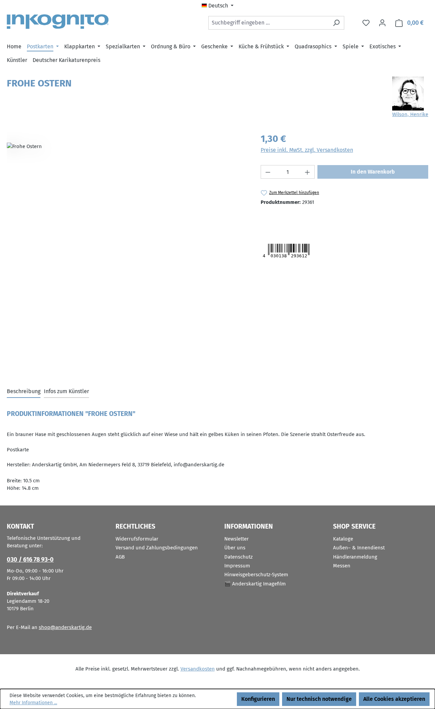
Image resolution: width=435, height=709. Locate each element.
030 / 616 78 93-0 (30, 559)
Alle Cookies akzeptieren (394, 699)
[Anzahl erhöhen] (307, 172)
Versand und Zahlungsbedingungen (157, 548)
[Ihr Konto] (382, 23)
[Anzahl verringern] (268, 172)
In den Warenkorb (373, 171)
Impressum (237, 566)
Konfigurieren (258, 699)
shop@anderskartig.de (65, 627)
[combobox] (268, 23)
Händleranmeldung (355, 557)
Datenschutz (238, 557)
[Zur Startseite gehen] (58, 21)
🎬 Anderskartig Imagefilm (255, 584)
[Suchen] (336, 23)
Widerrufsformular (137, 539)
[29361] (127, 205)
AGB (120, 557)
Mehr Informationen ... (33, 703)
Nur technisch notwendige (319, 699)
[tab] (23, 392)
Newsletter (236, 539)
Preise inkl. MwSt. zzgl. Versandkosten (307, 150)
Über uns (234, 548)
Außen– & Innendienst (359, 548)
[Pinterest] (308, 219)
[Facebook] (294, 219)
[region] (127, 205)
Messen (341, 566)
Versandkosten (197, 669)
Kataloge (343, 539)
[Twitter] (273, 219)
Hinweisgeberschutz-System (256, 574)
